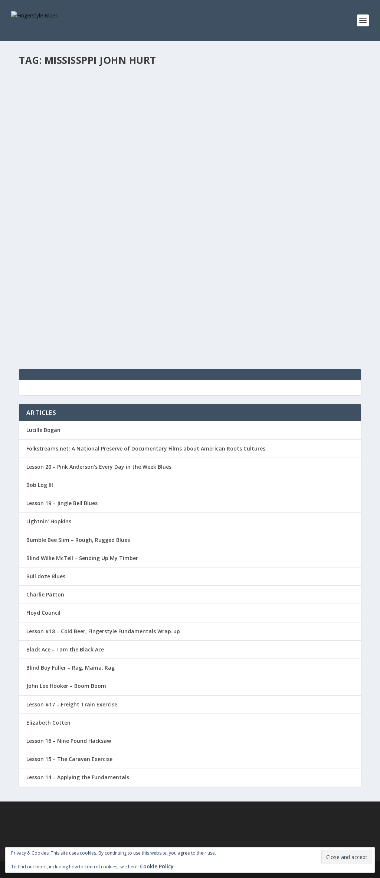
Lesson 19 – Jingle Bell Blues (62, 503)
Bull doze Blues (45, 576)
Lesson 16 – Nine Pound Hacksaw (68, 740)
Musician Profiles (136, 298)
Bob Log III (39, 484)
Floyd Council (43, 612)
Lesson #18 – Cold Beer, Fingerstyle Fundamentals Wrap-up (103, 631)
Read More (46, 336)
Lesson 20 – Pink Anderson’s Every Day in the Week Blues (98, 466)
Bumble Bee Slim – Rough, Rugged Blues (78, 539)
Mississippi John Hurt (63, 287)
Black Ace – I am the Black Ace (65, 649)
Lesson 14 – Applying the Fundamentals (77, 777)
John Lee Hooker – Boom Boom (66, 685)
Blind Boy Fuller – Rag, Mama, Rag (70, 667)
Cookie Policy (157, 866)
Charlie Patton (45, 594)
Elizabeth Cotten (48, 722)
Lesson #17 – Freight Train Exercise (71, 704)
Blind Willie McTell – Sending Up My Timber (82, 558)
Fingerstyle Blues (50, 298)
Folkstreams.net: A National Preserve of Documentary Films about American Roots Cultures (145, 448)
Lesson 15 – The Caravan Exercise (69, 758)
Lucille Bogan (43, 429)
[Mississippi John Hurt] (190, 173)
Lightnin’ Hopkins (48, 521)
